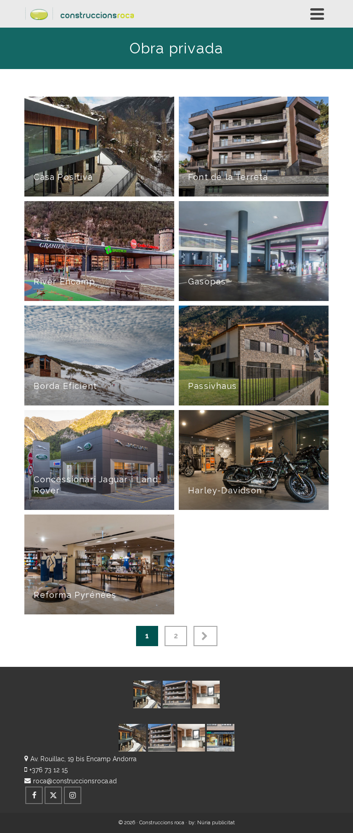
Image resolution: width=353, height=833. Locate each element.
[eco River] (220, 738)
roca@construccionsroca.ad (75, 781)
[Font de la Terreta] (176, 694)
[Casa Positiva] (147, 694)
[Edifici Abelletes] (206, 694)
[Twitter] (53, 795)
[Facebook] (34, 795)
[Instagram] (72, 795)
